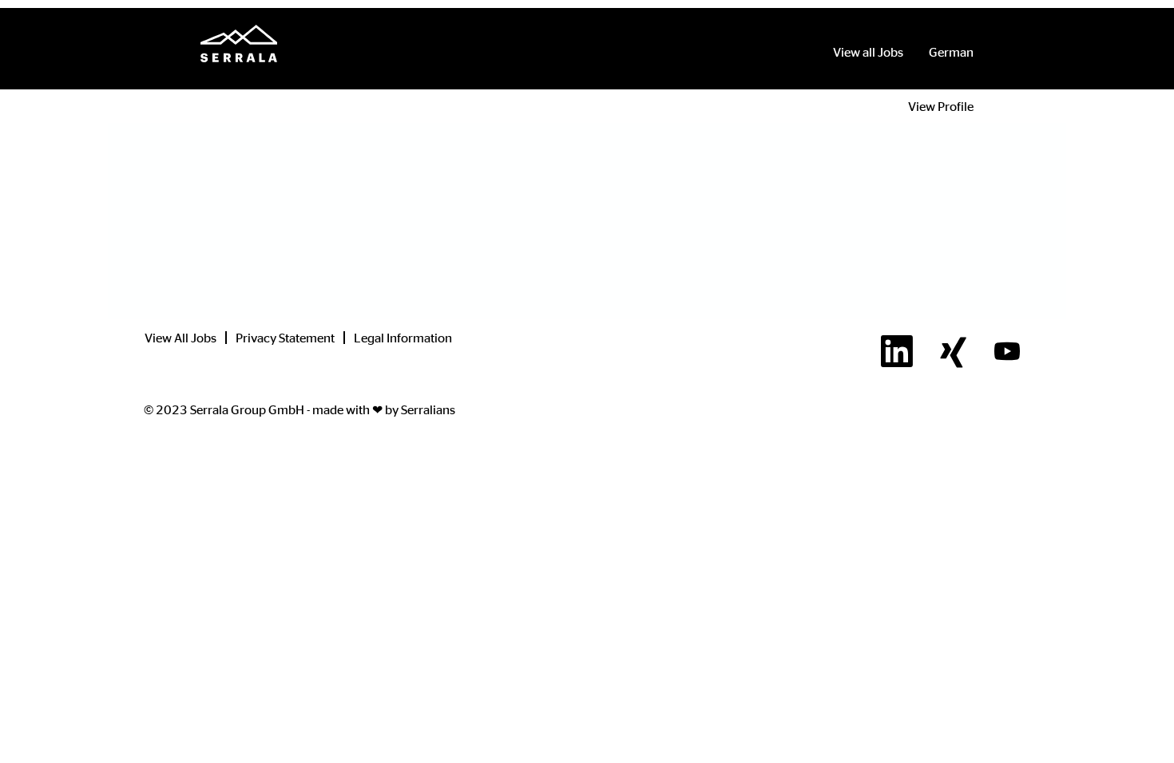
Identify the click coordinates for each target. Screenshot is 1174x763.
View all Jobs (868, 52)
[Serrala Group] (239, 43)
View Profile (941, 106)
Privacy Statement (285, 337)
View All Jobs (180, 337)
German (951, 52)
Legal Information (403, 337)
